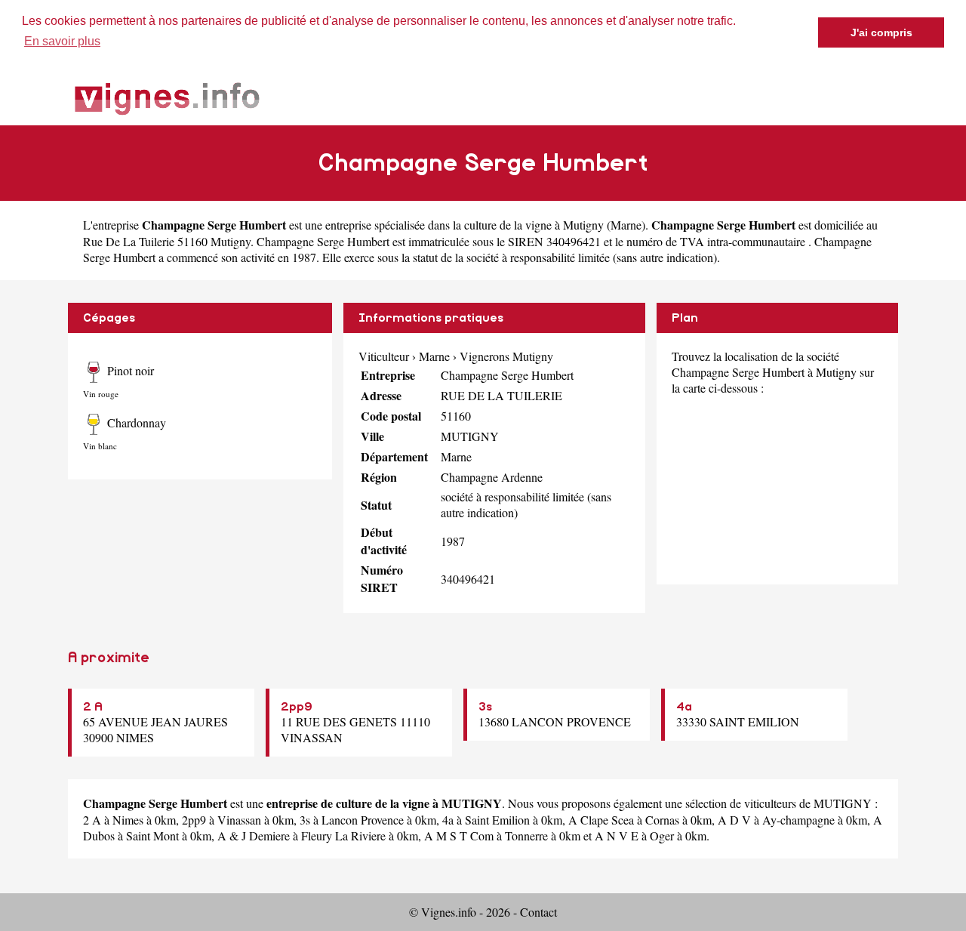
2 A (93, 707)
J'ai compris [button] (881, 32)
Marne (626, 225)
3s (485, 707)
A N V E (616, 835)
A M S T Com (459, 835)
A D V (734, 820)
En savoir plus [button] (62, 41)
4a (684, 707)
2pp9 (296, 707)
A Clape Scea (601, 820)
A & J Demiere (253, 835)
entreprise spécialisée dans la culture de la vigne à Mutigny (464, 225)
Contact (538, 912)
